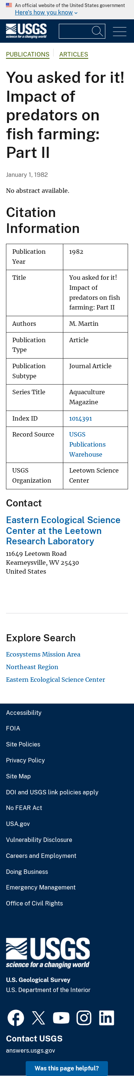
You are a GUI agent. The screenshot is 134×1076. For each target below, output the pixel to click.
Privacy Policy (25, 760)
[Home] (26, 36)
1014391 (80, 418)
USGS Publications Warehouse (87, 444)
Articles (73, 54)
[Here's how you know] (67, 9)
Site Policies (23, 744)
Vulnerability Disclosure (39, 840)
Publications (28, 54)
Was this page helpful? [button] (67, 1068)
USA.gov (18, 824)
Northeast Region (32, 667)
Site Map (18, 776)
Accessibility (24, 713)
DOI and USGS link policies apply (52, 792)
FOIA (13, 728)
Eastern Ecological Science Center (55, 679)
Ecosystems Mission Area (43, 654)
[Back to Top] (107, 1049)
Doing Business (27, 872)
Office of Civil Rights (34, 903)
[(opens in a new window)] (16, 1017)
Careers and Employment (41, 856)
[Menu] (119, 32)
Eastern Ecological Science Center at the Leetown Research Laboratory (63, 531)
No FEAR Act (24, 808)
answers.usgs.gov (30, 1050)
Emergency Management (41, 887)
